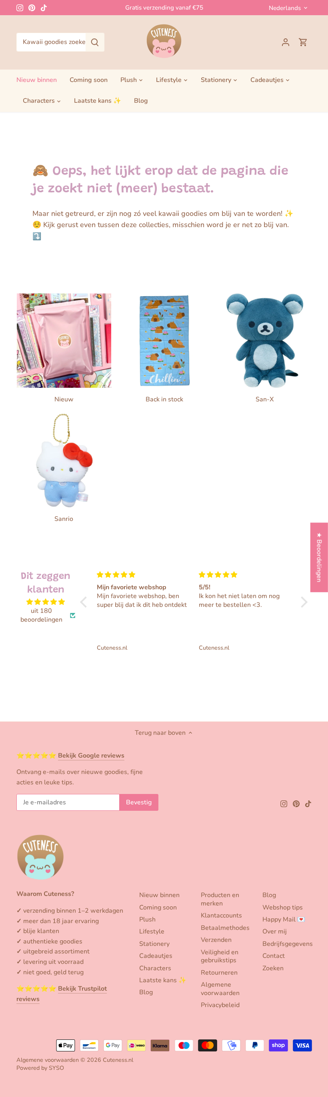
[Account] (285, 42)
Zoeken (273, 968)
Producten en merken (220, 899)
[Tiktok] (43, 7)
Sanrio (63, 519)
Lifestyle (151, 931)
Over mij (274, 931)
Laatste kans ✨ (162, 980)
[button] (85, 602)
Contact (273, 955)
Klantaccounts (221, 915)
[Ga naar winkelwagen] (303, 42)
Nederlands (285, 8)
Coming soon (158, 907)
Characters (155, 968)
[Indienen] (95, 42)
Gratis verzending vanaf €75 (164, 8)
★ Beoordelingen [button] (319, 557)
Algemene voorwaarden (220, 988)
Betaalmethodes (225, 927)
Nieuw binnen (159, 895)
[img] (46, 601)
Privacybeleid (220, 1005)
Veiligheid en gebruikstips (219, 956)
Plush (147, 919)
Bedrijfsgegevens (287, 943)
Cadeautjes (155, 955)
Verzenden (216, 939)
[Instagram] (19, 7)
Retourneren (219, 972)
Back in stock (164, 399)
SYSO (56, 1068)
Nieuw (64, 399)
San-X (265, 399)
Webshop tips (282, 907)
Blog (146, 992)
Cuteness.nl (118, 1060)
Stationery (154, 943)
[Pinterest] (31, 7)
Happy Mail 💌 (283, 919)
